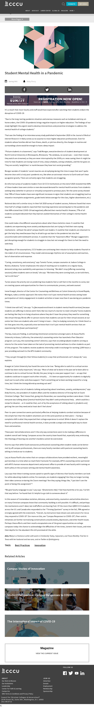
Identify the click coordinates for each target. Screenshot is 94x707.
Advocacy (35, 11)
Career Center (45, 11)
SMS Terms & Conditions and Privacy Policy (17, 694)
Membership (47, 689)
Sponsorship (48, 691)
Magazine (64, 11)
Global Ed (55, 11)
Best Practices (22, 545)
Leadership (6, 686)
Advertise (46, 681)
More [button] (71, 11)
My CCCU (83, 4)
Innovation (40, 545)
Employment (47, 686)
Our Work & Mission (9, 681)
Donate (71, 4)
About (27, 11)
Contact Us (6, 691)
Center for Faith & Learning (11, 689)
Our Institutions (7, 683)
